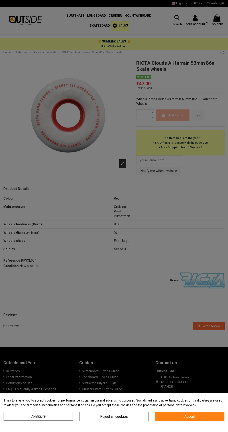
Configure (38, 416)
